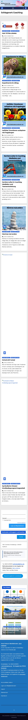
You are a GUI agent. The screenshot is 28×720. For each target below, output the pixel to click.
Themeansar (14, 717)
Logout (3, 689)
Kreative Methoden (15, 231)
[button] (23, 8)
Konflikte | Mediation (15, 483)
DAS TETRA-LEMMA (9, 33)
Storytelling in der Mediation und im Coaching (10, 614)
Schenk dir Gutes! (8, 360)
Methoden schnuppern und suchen (13, 532)
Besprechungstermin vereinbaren (12, 576)
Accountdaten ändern (7, 682)
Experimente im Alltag (10, 83)
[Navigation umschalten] (13, 8)
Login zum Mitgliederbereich (8, 685)
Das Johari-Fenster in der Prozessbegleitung (13, 629)
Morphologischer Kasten (13, 599)
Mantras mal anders (9, 234)
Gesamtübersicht (15, 80)
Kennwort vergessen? (21, 522)
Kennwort (4, 518)
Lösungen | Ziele (16, 597)
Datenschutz (4, 692)
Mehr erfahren (16, 568)
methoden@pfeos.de (6, 666)
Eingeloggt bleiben (7, 520)
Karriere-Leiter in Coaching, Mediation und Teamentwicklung (12, 184)
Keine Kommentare (9, 35)
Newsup (22, 715)
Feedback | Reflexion (7, 80)
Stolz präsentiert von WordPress (9, 715)
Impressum (4, 695)
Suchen (21, 536)
